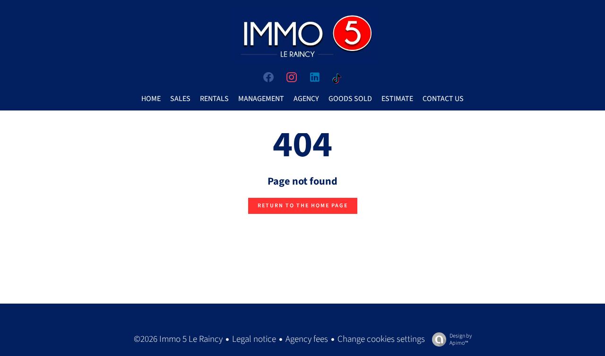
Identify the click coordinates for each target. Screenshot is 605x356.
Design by (460, 339)
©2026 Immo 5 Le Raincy (178, 339)
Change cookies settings (381, 339)
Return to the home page (303, 206)
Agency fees (306, 339)
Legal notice (254, 339)
